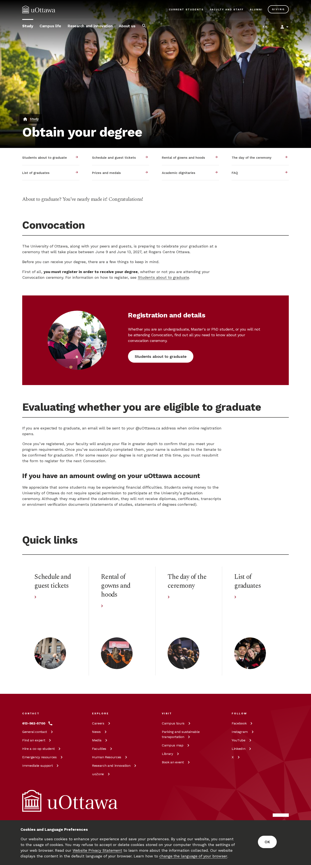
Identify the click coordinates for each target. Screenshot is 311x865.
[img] (38, 9)
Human (106, 757)
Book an (173, 762)
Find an (33, 740)
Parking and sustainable (181, 734)
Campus (173, 723)
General (34, 732)
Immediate (37, 766)
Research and (111, 766)
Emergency (39, 757)
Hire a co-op (38, 749)
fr (265, 26)
